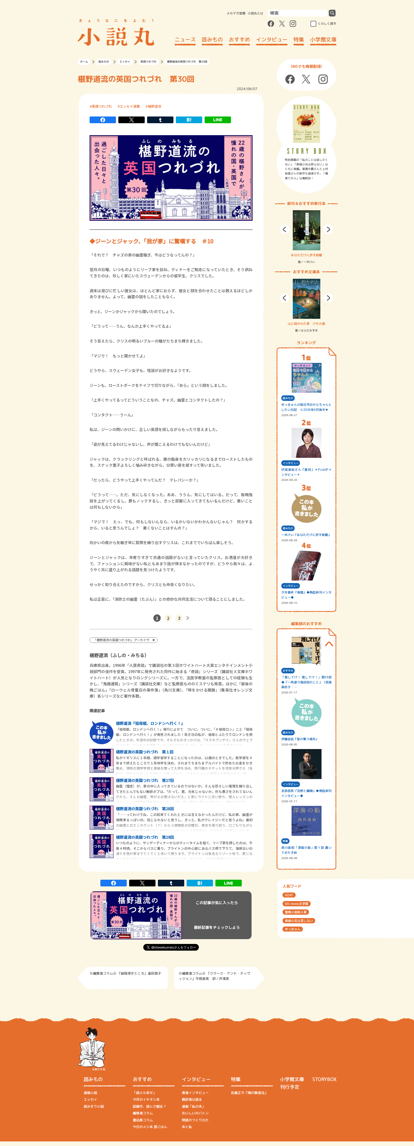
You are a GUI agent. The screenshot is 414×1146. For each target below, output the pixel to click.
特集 (298, 39)
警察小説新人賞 (296, 912)
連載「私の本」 (193, 1106)
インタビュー (272, 39)
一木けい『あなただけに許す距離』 (306, 535)
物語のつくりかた (195, 1120)
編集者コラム (143, 1113)
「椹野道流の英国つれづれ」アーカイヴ (121, 640)
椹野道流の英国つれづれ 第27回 (145, 780)
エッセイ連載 (130, 106)
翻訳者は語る (192, 1099)
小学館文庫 (323, 39)
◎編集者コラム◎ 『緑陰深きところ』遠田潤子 (125, 973)
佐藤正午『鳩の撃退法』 (249, 1092)
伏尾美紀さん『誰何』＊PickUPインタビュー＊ (306, 472)
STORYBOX (324, 1079)
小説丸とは (255, 13)
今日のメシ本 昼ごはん (150, 1126)
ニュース (185, 39)
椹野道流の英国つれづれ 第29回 (145, 837)
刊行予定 (289, 1086)
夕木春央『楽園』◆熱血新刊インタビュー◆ (306, 594)
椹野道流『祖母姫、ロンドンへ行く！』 (150, 723)
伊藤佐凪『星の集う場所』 (300, 739)
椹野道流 (154, 106)
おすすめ (239, 39)
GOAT (289, 895)
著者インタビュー (195, 1092)
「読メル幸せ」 (144, 1092)
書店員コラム (143, 1120)
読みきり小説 (94, 1106)
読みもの (212, 39)
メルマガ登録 (236, 13)
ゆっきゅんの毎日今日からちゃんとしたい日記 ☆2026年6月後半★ (306, 407)
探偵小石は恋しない (299, 921)
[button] (285, 229)
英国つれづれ (148, 62)
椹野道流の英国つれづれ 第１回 (144, 752)
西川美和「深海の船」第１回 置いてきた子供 (306, 850)
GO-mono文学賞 (296, 904)
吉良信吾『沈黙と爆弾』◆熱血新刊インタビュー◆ (306, 793)
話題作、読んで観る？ (149, 1106)
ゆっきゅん (292, 929)
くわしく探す (327, 23)
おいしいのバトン (195, 1113)
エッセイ (125, 62)
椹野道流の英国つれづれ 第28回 (145, 808)
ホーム (84, 62)
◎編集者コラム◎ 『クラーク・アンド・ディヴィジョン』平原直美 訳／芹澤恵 (214, 976)
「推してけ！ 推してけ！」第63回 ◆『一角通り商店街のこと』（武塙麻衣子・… (306, 682)
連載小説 (90, 1092)
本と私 (187, 1126)
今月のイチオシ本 (146, 1099)
